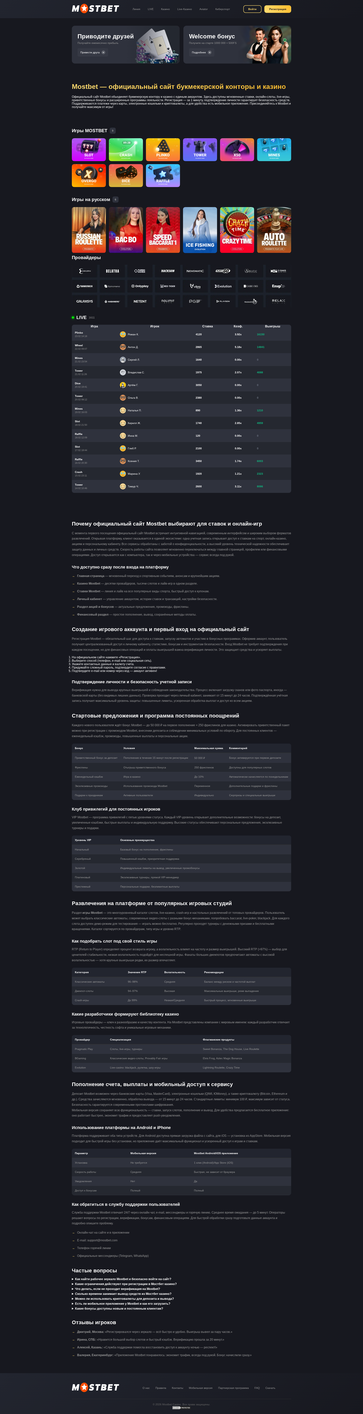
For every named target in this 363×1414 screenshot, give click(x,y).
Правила (160, 1387)
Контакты (177, 1387)
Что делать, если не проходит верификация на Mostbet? (117, 1289)
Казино (165, 9)
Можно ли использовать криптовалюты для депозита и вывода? (124, 1298)
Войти (252, 9)
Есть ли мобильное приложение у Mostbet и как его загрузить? (122, 1303)
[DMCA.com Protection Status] (181, 1408)
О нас (146, 1387)
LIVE (151, 9)
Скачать (270, 1387)
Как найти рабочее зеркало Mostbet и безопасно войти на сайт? (123, 1279)
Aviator (203, 9)
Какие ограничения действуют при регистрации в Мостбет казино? (126, 1284)
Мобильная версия (201, 1387)
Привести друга (90, 52)
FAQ (257, 1387)
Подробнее (199, 52)
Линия (136, 9)
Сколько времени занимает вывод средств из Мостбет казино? (123, 1293)
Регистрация (277, 9)
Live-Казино (184, 9)
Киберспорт (222, 9)
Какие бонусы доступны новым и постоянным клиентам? (119, 1308)
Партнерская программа (233, 1387)
